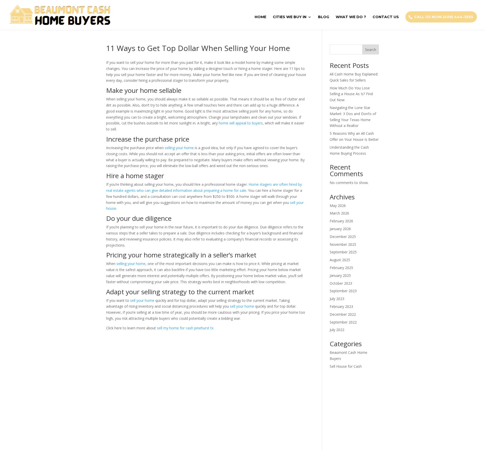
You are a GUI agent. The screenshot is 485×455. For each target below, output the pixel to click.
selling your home (179, 147)
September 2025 (343, 252)
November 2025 (343, 244)
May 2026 (338, 205)
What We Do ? (351, 17)
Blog (323, 17)
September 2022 (343, 322)
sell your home (142, 300)
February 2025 (341, 267)
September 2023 (343, 290)
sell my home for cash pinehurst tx (185, 328)
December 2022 (343, 314)
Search (370, 49)
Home (260, 17)
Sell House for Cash (346, 366)
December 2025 (343, 236)
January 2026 (340, 228)
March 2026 (339, 213)
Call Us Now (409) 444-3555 (443, 17)
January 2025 (340, 275)
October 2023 (341, 283)
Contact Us (386, 17)
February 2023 (341, 306)
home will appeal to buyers (241, 123)
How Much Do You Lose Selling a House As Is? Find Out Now (351, 94)
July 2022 (337, 329)
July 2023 (337, 298)
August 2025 (340, 259)
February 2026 (341, 221)
